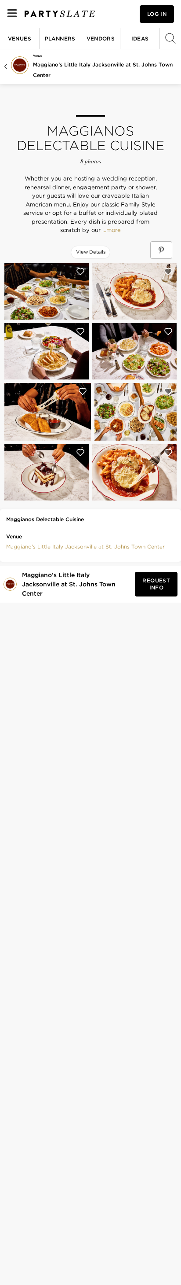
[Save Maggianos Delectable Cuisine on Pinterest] (161, 250)
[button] (85, 546)
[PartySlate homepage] (60, 14)
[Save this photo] (80, 272)
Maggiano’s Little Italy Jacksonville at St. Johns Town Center (85, 546)
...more (111, 230)
